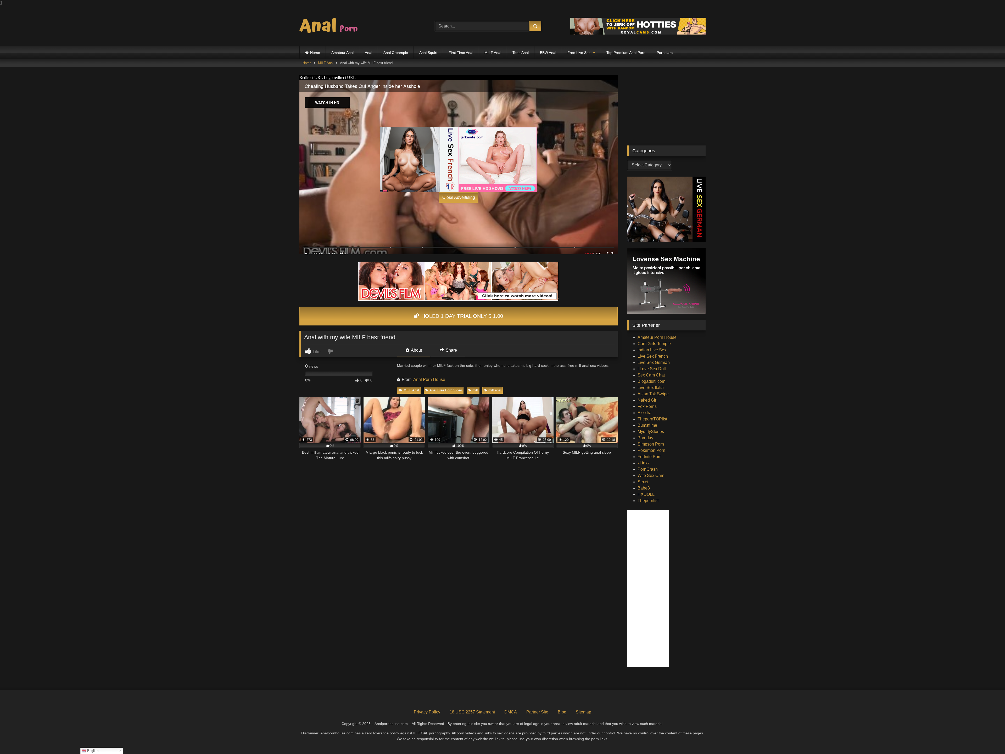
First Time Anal (461, 52)
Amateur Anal (342, 52)
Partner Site (537, 712)
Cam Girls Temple (654, 343)
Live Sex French (653, 356)
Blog (562, 712)
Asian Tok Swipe (653, 394)
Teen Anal (520, 52)
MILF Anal (492, 52)
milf (475, 390)
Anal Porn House (429, 379)
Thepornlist (648, 500)
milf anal (494, 390)
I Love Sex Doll (652, 369)
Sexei (643, 482)
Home (315, 52)
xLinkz (644, 463)
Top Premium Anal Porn (625, 52)
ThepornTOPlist (652, 419)
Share (451, 350)
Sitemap (583, 712)
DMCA (510, 712)
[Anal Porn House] (330, 26)
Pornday (645, 438)
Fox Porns (647, 406)
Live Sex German (654, 362)
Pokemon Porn (651, 450)
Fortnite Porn (650, 456)
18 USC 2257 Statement (472, 712)
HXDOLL (646, 494)
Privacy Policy (427, 712)
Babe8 (644, 488)
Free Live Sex (578, 52)
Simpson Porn (651, 444)
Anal (368, 52)
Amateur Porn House (657, 337)
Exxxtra (644, 412)
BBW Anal (548, 52)
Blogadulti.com (651, 381)
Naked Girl (647, 400)
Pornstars (665, 52)
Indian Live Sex (652, 350)
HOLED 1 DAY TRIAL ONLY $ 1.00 (461, 316)
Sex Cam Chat (651, 375)
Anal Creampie (395, 52)
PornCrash (648, 469)
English (92, 751)
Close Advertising (458, 197)
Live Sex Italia (651, 387)
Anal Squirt (428, 52)
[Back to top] (989, 739)
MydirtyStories (651, 431)
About (416, 350)
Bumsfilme (647, 425)
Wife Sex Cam (651, 475)
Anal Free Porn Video (445, 390)
